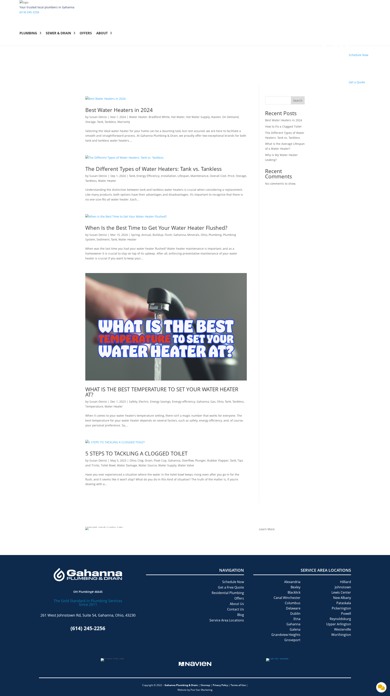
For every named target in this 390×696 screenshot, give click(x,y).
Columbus (292, 603)
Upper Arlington (338, 624)
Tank (100, 122)
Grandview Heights (285, 634)
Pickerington (341, 608)
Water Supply (167, 465)
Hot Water (178, 117)
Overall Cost (218, 176)
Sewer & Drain (58, 33)
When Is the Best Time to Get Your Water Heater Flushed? (156, 227)
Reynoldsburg (340, 619)
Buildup (158, 235)
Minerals (193, 235)
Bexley (295, 587)
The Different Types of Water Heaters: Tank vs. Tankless (153, 168)
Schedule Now (233, 582)
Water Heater (138, 117)
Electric (144, 401)
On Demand (230, 117)
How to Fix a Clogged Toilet (283, 126)
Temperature (94, 406)
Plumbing (28, 33)
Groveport (292, 640)
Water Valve (186, 465)
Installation (168, 176)
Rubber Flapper (218, 460)
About (102, 33)
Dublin (295, 613)
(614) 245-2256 (29, 12)
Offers (86, 33)
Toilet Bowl (108, 465)
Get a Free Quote (231, 587)
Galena (295, 629)
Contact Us (235, 609)
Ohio (204, 235)
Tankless (110, 122)
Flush (168, 235)
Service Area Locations (226, 620)
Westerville (342, 629)
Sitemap (205, 685)
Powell (346, 613)
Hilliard (345, 582)
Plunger (200, 460)
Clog (140, 460)
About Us (237, 604)
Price (231, 176)
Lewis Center (341, 592)
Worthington (341, 634)
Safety (133, 401)
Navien (216, 117)
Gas (213, 401)
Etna (297, 619)
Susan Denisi (98, 117)
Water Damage (127, 465)
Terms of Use (238, 685)
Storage (90, 122)
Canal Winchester (287, 597)
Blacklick (294, 592)
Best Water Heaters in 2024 (119, 110)
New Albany (342, 597)
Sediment (102, 239)
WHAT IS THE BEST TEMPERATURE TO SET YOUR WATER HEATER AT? (161, 392)
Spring (135, 235)
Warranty (123, 122)
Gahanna (179, 235)
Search (297, 100)
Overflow (188, 460)
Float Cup (160, 460)
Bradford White (159, 117)
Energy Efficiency (147, 176)
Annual (146, 235)
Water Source (148, 465)
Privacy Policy (220, 685)
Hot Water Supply (198, 117)
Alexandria (292, 582)
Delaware (293, 608)
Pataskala (343, 603)
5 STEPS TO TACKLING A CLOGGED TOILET (137, 453)
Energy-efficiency (183, 401)
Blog (240, 615)
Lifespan (183, 176)
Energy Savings (160, 401)
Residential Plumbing (228, 593)
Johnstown (343, 587)
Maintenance (199, 176)
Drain (148, 460)
